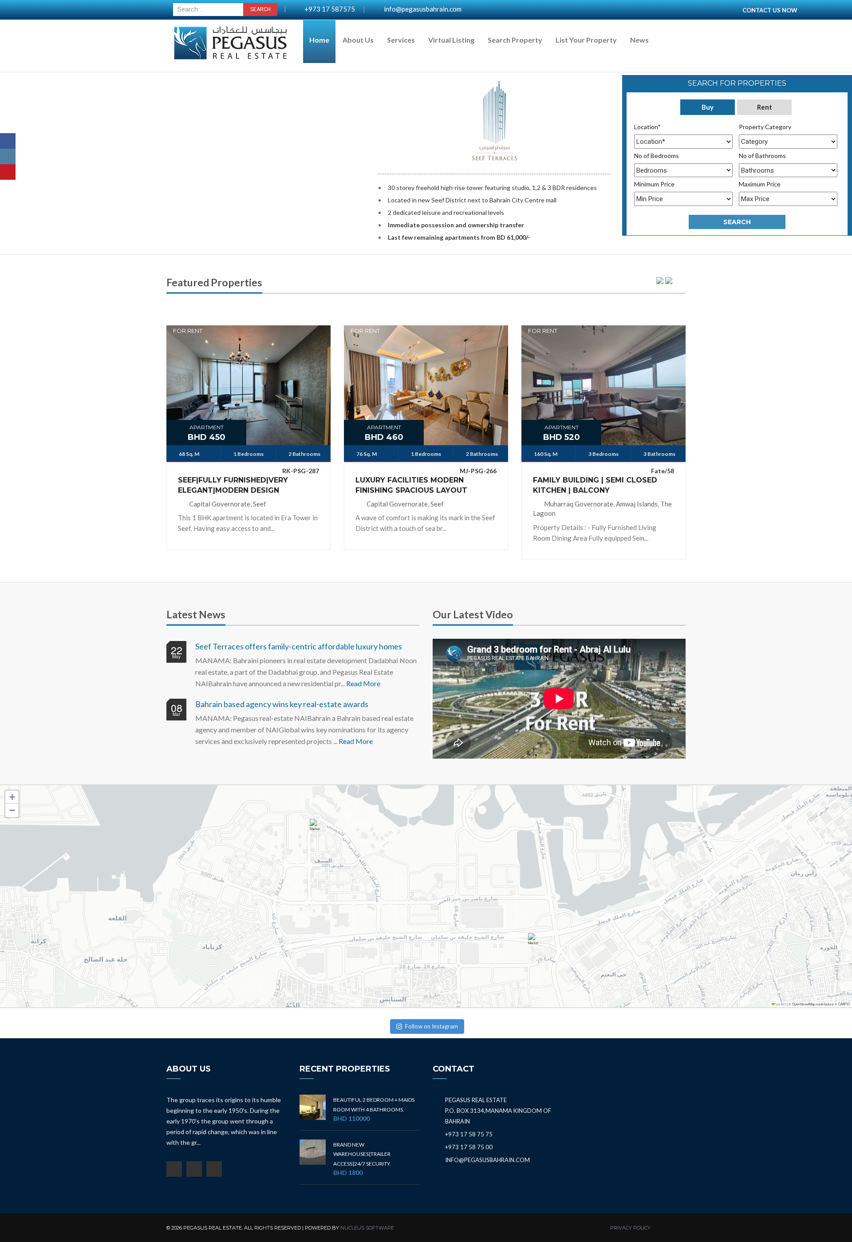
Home (319, 40)
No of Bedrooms (656, 155)
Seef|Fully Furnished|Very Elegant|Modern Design (233, 485)
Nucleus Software (367, 1228)
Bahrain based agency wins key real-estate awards (281, 704)
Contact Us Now (769, 10)
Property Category (765, 127)
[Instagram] (8, 156)
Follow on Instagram (431, 1026)
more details (248, 379)
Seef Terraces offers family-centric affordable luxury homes (298, 646)
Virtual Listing (451, 40)
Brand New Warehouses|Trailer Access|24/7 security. (362, 1154)
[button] (317, 829)
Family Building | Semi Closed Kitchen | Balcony (595, 485)
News (639, 40)
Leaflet (780, 1004)
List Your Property (586, 40)
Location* (647, 127)
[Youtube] (8, 172)
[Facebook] (8, 141)
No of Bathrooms (762, 155)
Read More (363, 683)
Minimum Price (654, 184)
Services (401, 40)
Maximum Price (760, 184)
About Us (358, 40)
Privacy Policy (630, 1228)
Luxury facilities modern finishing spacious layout (411, 485)
